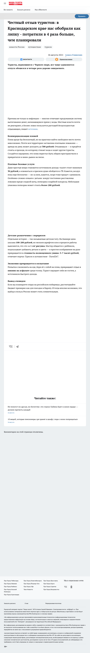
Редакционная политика (53, 603)
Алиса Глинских (73, 55)
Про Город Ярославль (50, 581)
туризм (48, 47)
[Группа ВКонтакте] (26, 59)
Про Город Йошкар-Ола (31, 583)
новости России (16, 47)
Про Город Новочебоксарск (33, 581)
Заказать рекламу (23, 10)
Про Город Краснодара (11, 594)
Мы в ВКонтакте (41, 10)
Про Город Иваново (10, 583)
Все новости (8, 10)
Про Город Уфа (29, 586)
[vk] (11, 346)
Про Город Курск (48, 583)
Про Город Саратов (49, 586)
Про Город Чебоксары (11, 581)
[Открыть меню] (5, 3)
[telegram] (18, 346)
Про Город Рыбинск (10, 586)
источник (33, 129)
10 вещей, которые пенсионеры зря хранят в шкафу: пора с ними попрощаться (42, 420)
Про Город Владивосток (51, 589)
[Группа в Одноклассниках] (64, 59)
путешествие (34, 47)
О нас (26, 603)
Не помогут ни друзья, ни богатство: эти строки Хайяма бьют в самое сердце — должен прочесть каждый (43, 410)
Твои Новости (28, 589)
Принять (81, 16)
